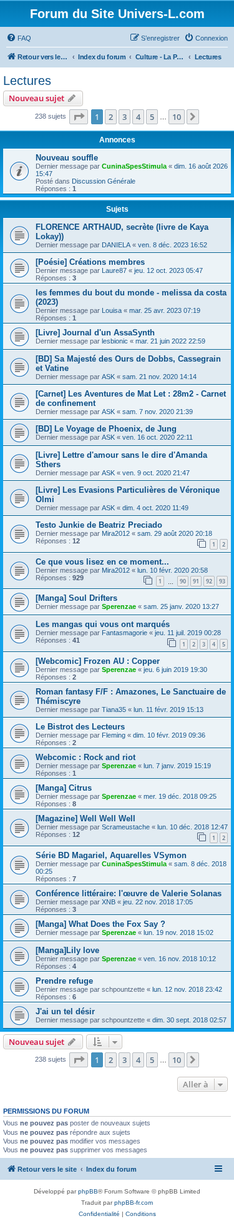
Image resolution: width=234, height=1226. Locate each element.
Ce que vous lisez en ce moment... (102, 561)
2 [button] (111, 116)
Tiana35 (114, 709)
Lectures (27, 80)
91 (196, 581)
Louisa (112, 310)
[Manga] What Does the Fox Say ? (100, 924)
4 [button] (138, 116)
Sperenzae (119, 606)
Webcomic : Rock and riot (85, 757)
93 (222, 581)
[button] (78, 116)
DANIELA (116, 245)
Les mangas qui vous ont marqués (103, 624)
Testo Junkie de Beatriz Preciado (99, 525)
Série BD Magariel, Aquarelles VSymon (111, 855)
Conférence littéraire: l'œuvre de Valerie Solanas (129, 893)
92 (209, 581)
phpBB (88, 1191)
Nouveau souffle (67, 157)
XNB (108, 902)
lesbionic (115, 341)
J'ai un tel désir (65, 1011)
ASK (108, 376)
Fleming (113, 735)
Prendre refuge (64, 981)
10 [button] (176, 116)
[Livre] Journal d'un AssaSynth (95, 332)
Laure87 (114, 270)
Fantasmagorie (124, 632)
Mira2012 (116, 533)
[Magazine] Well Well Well (85, 818)
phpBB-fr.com (133, 1202)
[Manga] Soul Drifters (76, 598)
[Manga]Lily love (67, 950)
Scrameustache (126, 827)
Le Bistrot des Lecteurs (80, 726)
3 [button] (124, 116)
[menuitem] (18, 38)
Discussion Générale (103, 181)
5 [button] (152, 116)
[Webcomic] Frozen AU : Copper (98, 661)
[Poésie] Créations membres (90, 262)
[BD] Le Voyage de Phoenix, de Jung (106, 428)
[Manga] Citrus (64, 788)
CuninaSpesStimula (134, 166)
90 (183, 581)
